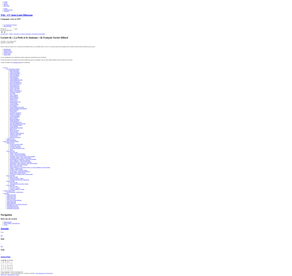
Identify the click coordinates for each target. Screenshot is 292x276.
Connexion (6, 11)
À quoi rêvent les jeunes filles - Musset (19, 184)
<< (2, 235)
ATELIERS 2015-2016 (12, 205)
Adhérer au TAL (11, 138)
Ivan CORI (12, 93)
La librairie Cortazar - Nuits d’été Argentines (20, 158)
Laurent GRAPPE (14, 104)
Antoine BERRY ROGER (16, 80)
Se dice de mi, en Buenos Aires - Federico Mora (21, 174)
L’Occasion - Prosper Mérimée (14, 200)
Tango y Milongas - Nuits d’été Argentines (20, 160)
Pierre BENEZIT (14, 77)
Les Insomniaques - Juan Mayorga (15, 192)
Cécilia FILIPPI (13, 103)
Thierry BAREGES (14, 74)
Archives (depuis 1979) (9, 190)
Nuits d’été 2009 (11, 175)
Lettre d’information (11, 140)
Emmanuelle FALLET (15, 101)
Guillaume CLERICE (15, 92)
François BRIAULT (14, 85)
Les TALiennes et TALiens (10, 25)
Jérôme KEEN (13, 111)
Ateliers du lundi (8, 222)
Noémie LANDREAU (15, 114)
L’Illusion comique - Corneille (17, 189)
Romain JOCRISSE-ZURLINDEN (18, 108)
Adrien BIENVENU (15, 81)
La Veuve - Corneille (15, 188)
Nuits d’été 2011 (11, 143)
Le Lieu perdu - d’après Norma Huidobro (20, 171)
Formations (6, 193)
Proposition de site (8, 10)
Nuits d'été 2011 (7, 26)
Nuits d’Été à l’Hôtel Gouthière (11, 141)
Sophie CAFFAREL (15, 88)
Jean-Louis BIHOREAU (16, 82)
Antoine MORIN (14, 126)
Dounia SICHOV (14, 132)
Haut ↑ (18, 274)
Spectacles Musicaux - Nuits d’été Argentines (20, 162)
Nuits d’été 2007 (11, 181)
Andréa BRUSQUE (14, 86)
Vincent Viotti (7, 54)
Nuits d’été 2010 (11, 151)
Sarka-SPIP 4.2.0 (11, 274)
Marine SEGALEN (14, 130)
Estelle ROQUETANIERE (16, 127)
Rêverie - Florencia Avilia (16, 166)
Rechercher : (4, 29)
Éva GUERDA (13, 106)
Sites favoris (7, 6)
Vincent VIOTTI (14, 136)
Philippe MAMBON (15, 119)
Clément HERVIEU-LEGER (17, 107)
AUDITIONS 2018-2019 (13, 208)
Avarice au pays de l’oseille (16, 144)
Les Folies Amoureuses (15, 147)
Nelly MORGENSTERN (16, 125)
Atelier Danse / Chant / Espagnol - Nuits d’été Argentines (23, 163)
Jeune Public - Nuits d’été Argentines (19, 164)
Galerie (5, 3)
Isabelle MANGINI (14, 121)
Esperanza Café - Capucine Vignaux (18, 170)
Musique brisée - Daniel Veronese (18, 173)
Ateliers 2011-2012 (11, 197)
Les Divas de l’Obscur (15, 145)
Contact (5, 8)
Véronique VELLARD (15, 134)
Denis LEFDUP (14, 118)
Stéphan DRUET (14, 96)
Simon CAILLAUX (15, 89)
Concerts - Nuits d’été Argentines (18, 155)
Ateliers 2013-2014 (11, 196)
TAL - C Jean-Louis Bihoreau (17, 15)
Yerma (11, 149)
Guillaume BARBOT (15, 73)
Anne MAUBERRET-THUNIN (17, 123)
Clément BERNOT (14, 78)
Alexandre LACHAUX (15, 112)
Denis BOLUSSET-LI (15, 84)
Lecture (5, 224)
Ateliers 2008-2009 (11, 203)
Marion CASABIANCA (16, 91)
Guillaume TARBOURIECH (17, 133)
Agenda (5, 2)
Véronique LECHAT (15, 115)
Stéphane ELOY (14, 99)
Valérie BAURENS (14, 76)
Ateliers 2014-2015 (11, 194)
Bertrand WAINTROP (15, 137)
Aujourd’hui (5, 257)
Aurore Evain (49, 273)
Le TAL (6, 67)
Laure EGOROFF (14, 97)
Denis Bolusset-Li (40, 273)
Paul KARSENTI (14, 110)
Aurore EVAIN (13, 100)
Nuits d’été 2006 (11, 185)
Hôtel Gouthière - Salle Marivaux (12, 223)
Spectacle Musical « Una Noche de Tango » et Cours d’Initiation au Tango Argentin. (30, 167)
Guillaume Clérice (8, 52)
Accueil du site (4, 34)
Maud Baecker (7, 49)
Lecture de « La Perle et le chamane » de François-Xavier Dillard (29, 34)
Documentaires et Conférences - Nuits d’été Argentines (23, 159)
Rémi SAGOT (13, 129)
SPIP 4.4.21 (3, 274)
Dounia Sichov (7, 53)
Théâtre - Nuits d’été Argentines (17, 153)
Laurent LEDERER (14, 117)
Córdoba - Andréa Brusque (16, 168)
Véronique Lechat (16, 62)
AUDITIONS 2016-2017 (13, 207)
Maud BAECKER (14, 70)
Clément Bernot (7, 50)
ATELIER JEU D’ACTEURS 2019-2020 (17, 204)
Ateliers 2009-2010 (11, 201)
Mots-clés (6, 4)
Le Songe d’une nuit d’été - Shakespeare (19, 179)
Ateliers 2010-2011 (11, 199)
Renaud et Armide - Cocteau (16, 178)
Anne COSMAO (14, 95)
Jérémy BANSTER (14, 71)
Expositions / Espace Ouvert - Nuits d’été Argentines (22, 156)
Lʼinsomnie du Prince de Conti (17, 148)
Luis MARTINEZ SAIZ (16, 122)
